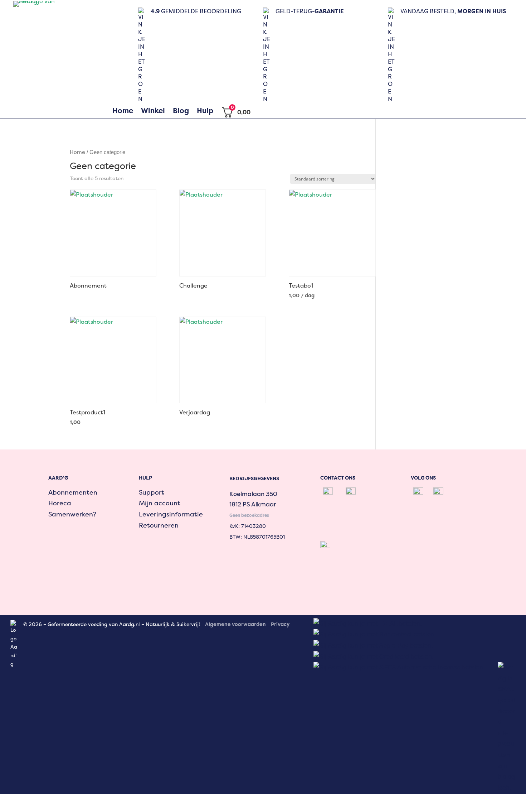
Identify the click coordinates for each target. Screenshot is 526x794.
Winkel (153, 110)
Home (122, 110)
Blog (181, 110)
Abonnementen (72, 492)
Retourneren (159, 525)
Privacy (280, 624)
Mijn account (159, 503)
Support (151, 492)
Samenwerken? (72, 514)
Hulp (205, 110)
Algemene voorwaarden (235, 624)
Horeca (59, 503)
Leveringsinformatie (171, 514)
